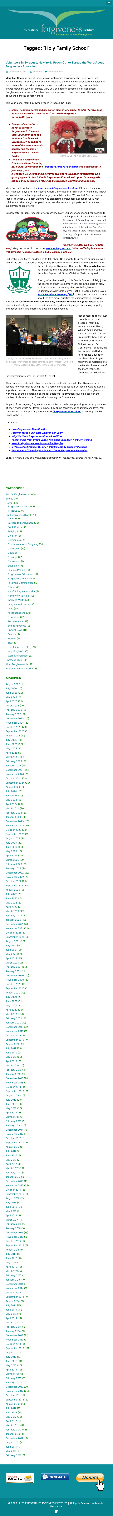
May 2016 (11, 1211)
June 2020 (12, 1001)
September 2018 (15, 1091)
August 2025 (13, 735)
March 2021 (12, 962)
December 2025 (15, 718)
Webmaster (56, 1506)
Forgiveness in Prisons (20, 578)
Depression (14, 561)
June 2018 (11, 1104)
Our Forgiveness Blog (17, 515)
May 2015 (11, 1262)
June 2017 (11, 1155)
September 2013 (15, 1348)
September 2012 (15, 1399)
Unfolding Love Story (20, 647)
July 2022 (11, 894)
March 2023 (12, 859)
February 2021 (13, 966)
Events (9, 498)
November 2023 (15, 825)
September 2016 (15, 1193)
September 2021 (15, 936)
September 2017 (15, 1142)
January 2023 (13, 868)
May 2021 (11, 954)
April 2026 (11, 701)
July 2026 (11, 688)
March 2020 (12, 1014)
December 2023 (15, 821)
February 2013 (13, 1378)
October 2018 (13, 1086)
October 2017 (13, 1138)
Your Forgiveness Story (18, 668)
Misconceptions (16, 612)
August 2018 (13, 1095)
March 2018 (12, 1116)
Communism (15, 539)
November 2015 (14, 1236)
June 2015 (11, 1258)
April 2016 (11, 1215)
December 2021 (14, 924)
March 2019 (12, 1065)
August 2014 (13, 1301)
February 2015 (13, 1275)
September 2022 (15, 885)
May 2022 (11, 902)
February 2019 (13, 1069)
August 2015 (13, 1249)
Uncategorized (14, 659)
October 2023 (13, 829)
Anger (11, 518)
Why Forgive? (15, 651)
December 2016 (14, 1181)
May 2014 (11, 1313)
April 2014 (11, 1318)
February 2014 (13, 1326)
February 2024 (14, 812)
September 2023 (15, 834)
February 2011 (13, 1455)
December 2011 (14, 1438)
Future (11, 587)
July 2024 (11, 791)
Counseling (14, 548)
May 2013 (11, 1365)
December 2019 (14, 1026)
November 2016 (14, 1185)
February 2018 (13, 1121)
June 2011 (11, 1446)
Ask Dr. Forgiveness (17, 494)
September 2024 (15, 782)
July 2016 (11, 1202)
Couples (12, 552)
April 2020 (11, 1009)
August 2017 (12, 1146)
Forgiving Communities (20, 582)
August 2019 (13, 1044)
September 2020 (15, 988)
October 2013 (13, 1343)
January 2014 (13, 1331)
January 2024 (13, 816)
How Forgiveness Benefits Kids (29, 429)
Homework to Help (18, 595)
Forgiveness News (18, 506)
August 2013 (13, 1352)
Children (12, 535)
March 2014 (12, 1322)
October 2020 (13, 984)
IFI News (12, 510)
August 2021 (13, 941)
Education (13, 565)
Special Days (15, 629)
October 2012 (13, 1395)
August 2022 (13, 889)
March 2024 (12, 808)
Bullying (12, 531)
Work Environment (18, 655)
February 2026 (14, 709)
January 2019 (13, 1074)
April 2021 (11, 958)
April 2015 (11, 1266)
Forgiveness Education (20, 574)
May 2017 (11, 1159)
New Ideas (13, 617)
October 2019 (13, 1035)
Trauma (12, 638)
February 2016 (13, 1223)
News (9, 502)
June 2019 (11, 1052)
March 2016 (12, 1219)
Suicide (12, 634)
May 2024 (11, 799)
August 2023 (13, 838)
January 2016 (13, 1228)
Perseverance (15, 621)
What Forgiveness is (17, 664)
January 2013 (13, 1382)
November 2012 (14, 1391)
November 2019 (14, 1031)
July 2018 (11, 1099)
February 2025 (14, 761)
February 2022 (14, 915)
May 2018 (11, 1108)
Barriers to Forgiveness (20, 522)
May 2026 (11, 697)
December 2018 (14, 1078)
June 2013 (11, 1361)
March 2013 (12, 1373)
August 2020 (13, 992)
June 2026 (12, 692)
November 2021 (14, 928)
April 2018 (11, 1112)
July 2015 (11, 1253)
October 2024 (13, 778)
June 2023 (12, 846)
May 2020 (11, 1005)
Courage (12, 557)
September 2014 (15, 1296)
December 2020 (15, 975)
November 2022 (15, 876)
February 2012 (13, 1429)
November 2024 (15, 774)
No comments (56, 71)
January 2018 (13, 1125)
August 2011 (12, 1442)
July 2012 (11, 1408)
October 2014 (13, 1292)
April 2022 (11, 906)
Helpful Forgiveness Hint (21, 591)
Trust (10, 642)
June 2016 (11, 1206)
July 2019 (11, 1048)
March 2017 (12, 1168)
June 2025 (12, 744)
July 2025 (11, 739)
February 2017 (13, 1172)
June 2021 (11, 949)
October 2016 (13, 1189)
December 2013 (14, 1335)
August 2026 (13, 684)
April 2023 (11, 855)
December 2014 (14, 1283)
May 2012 (11, 1416)
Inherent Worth (16, 599)
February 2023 (14, 864)
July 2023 (11, 842)
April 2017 (11, 1163)
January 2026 (13, 714)
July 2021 (11, 945)
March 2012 (12, 1425)
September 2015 (15, 1245)
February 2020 (14, 1018)
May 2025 (11, 748)
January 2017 (13, 1176)
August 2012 (13, 1403)
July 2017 (11, 1151)
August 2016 (13, 1198)
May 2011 (11, 1451)
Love (10, 608)
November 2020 (15, 979)
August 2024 (13, 786)
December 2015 (14, 1232)
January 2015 (13, 1279)
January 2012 (13, 1433)
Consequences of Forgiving (23, 544)
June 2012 (11, 1412)
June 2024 (12, 795)
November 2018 (14, 1082)
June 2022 (12, 898)
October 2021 (13, 932)
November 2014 (14, 1288)
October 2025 (13, 726)
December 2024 (15, 769)
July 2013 (11, 1356)
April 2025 (11, 752)
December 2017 (14, 1129)
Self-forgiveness (17, 625)
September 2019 (15, 1039)
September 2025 (15, 731)
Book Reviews (15, 527)
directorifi (37, 71)
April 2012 (11, 1421)
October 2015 (13, 1241)
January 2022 (13, 919)
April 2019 (11, 1061)
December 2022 (15, 872)
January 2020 (13, 1022)
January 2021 (13, 971)
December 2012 (14, 1386)
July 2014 (11, 1305)
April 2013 (11, 1369)
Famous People (16, 569)
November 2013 (14, 1339)
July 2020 (11, 996)
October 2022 (13, 881)
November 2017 (14, 1133)
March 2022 (12, 911)
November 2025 (15, 722)
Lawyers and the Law (19, 604)
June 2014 (11, 1309)
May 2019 (11, 1056)
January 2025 (13, 765)
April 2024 (11, 804)
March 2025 (12, 756)
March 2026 (12, 705)
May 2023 (11, 851)
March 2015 (12, 1271)
